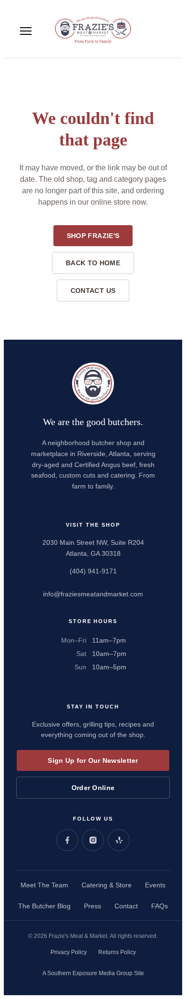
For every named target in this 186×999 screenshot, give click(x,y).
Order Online (93, 787)
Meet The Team (44, 885)
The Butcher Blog (44, 906)
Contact (126, 906)
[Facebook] (67, 840)
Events (155, 885)
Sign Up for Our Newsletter (93, 760)
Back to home (93, 263)
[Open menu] (25, 31)
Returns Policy (117, 952)
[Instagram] (93, 840)
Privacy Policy (69, 952)
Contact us (93, 290)
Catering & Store (107, 885)
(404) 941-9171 (93, 571)
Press (92, 906)
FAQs (159, 906)
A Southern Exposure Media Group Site (93, 973)
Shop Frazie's (93, 235)
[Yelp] (119, 840)
